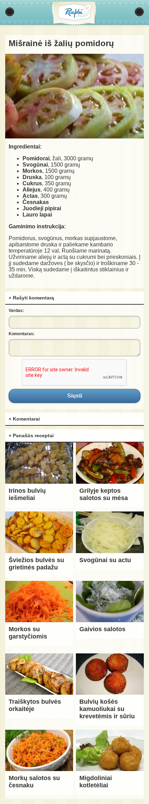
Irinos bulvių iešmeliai (27, 494)
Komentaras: (22, 333)
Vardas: (16, 310)
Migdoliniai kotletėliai (95, 782)
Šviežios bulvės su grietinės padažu (36, 564)
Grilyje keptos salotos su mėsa (103, 494)
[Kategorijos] (9, 11)
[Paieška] (139, 11)
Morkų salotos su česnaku (34, 782)
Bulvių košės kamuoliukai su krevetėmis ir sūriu (107, 709)
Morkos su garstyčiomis (28, 633)
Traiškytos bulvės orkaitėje (35, 705)
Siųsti (74, 396)
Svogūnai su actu (105, 560)
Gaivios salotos (102, 629)
